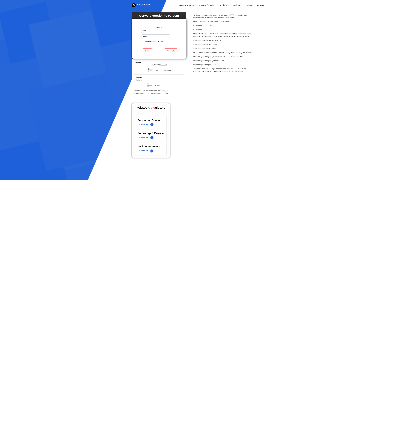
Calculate (170, 51)
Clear (147, 51)
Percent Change (186, 5)
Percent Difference (206, 5)
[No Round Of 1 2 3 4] (166, 41)
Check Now (143, 124)
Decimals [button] (237, 5)
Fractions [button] (223, 5)
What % (159, 27)
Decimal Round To (151, 41)
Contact (260, 5)
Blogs (249, 5)
